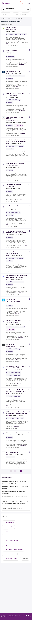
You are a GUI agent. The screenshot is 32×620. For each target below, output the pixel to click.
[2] (21, 471)
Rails (7, 531)
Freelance (22, 527)
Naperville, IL (10, 18)
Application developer (11, 545)
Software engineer (11, 554)
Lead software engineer (12, 540)
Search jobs (3, 18)
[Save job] (29, 27)
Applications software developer (14, 549)
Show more (8, 43)
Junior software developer (13, 536)
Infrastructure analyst (11, 558)
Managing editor (10, 522)
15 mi (26, 9)
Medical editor (9, 527)
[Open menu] (29, 3)
